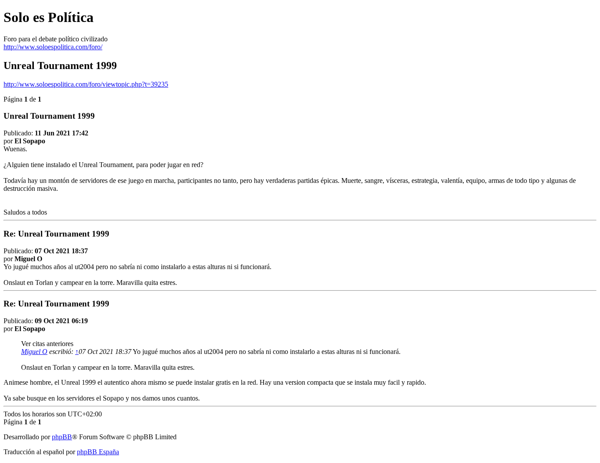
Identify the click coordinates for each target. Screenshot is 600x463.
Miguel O (34, 351)
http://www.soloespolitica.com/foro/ (53, 47)
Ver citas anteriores (47, 343)
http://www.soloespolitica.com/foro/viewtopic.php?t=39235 (86, 84)
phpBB (62, 437)
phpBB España (98, 452)
